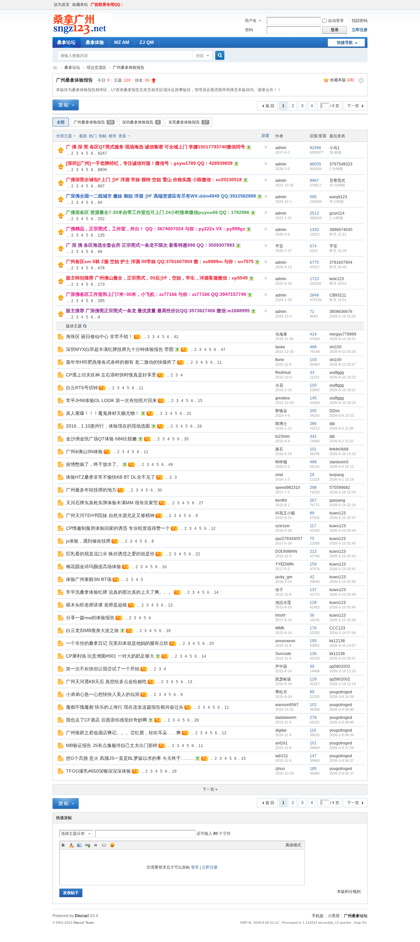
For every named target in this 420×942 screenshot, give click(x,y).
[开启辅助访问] (366, 5)
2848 (314, 295)
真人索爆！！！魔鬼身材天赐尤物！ (102, 413)
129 (313, 679)
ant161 (281, 743)
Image (79, 845)
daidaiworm (285, 717)
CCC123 (337, 628)
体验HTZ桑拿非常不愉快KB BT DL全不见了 (110, 477)
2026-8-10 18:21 (342, 390)
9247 (102, 153)
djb (332, 423)
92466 (315, 147)
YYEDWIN (284, 564)
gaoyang (337, 500)
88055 (315, 164)
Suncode (283, 653)
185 (313, 768)
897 (101, 186)
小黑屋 (334, 915)
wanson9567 (287, 704)
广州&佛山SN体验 (84, 451)
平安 (279, 246)
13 (170, 605)
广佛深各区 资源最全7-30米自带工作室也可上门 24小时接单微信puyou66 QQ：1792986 (157, 212)
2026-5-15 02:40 (342, 582)
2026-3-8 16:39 (341, 697)
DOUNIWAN (286, 551)
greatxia (282, 398)
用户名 (251, 20)
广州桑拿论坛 (356, 915)
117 (313, 526)
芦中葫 (281, 666)
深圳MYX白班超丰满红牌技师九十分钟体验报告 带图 (120, 349)
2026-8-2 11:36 (341, 428)
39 (312, 666)
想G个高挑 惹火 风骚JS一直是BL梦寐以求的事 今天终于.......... (130, 758)
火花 (279, 385)
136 (313, 653)
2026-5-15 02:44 (342, 530)
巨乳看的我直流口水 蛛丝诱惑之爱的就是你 (110, 553)
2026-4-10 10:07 (342, 645)
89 (312, 513)
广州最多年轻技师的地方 (91, 489)
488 (313, 462)
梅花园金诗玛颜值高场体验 (93, 566)
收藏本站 (80, 4)
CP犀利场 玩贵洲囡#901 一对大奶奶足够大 (110, 656)
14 (216, 592)
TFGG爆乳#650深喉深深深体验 (98, 771)
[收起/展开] (361, 80)
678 (101, 268)
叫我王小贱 (285, 513)
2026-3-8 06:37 (341, 760)
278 (313, 717)
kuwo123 (337, 513)
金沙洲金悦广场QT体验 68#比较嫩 (101, 438)
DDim (334, 411)
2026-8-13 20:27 (342, 364)
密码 (249, 30)
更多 (122, 136)
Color (71, 845)
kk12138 (337, 641)
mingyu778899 (342, 334)
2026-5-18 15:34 (342, 492)
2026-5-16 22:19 (342, 505)
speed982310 (287, 487)
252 (101, 219)
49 (170, 464)
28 (196, 720)
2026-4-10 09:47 (342, 658)
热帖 (103, 136)
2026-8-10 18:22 (342, 377)
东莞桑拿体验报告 (188, 122)
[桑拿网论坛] (82, 33)
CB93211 (337, 295)
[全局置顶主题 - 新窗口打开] (61, 151)
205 (313, 411)
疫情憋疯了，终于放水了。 (93, 464)
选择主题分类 (73, 833)
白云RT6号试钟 (82, 387)
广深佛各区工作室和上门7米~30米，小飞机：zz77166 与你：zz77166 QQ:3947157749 (156, 294)
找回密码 (360, 20)
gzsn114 (337, 213)
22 (198, 554)
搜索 (200, 55)
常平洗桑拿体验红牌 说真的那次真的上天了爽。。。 (119, 592)
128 (313, 602)
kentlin (281, 500)
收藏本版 (342, 80)
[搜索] (219, 55)
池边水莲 (283, 602)
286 (313, 423)
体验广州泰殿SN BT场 (89, 579)
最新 (83, 136)
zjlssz (280, 768)
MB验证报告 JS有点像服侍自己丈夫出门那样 (112, 745)
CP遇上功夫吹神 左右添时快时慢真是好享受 (111, 374)
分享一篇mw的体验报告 (90, 617)
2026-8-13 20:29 (342, 352)
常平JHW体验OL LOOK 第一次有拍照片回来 (111, 400)
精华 (112, 136)
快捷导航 (345, 42)
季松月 (281, 692)
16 (164, 567)
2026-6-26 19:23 (342, 454)
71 (312, 311)
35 (186, 439)
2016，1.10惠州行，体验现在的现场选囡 (108, 426)
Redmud (283, 372)
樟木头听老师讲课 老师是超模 (96, 604)
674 (313, 246)
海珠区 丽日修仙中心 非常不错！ (99, 336)
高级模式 (293, 845)
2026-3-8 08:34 (341, 735)
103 (313, 359)
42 (176, 337)
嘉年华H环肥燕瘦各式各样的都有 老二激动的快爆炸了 (121, 362)
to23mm (282, 436)
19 (174, 771)
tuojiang (336, 474)
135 (101, 235)
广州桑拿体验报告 (128, 67)
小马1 (334, 147)
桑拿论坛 (66, 42)
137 (313, 589)
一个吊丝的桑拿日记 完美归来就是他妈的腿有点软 (117, 643)
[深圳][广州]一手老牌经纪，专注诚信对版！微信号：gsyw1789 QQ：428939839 (149, 163)
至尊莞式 (337, 180)
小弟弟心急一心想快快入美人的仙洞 (102, 694)
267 (313, 500)
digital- (281, 730)
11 (219, 362)
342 (313, 436)
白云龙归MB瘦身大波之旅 (92, 630)
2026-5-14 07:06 (342, 633)
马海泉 (281, 334)
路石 (279, 449)
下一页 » (210, 789)
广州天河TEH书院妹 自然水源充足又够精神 (110, 515)
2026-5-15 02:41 (342, 569)
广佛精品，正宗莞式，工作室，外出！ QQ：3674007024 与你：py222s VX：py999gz (155, 228)
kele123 (336, 279)
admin (280, 147)
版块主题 (74, 326)
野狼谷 (281, 411)
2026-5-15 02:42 (342, 556)
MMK (279, 628)
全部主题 (64, 136)
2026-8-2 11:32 (341, 441)
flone (279, 359)
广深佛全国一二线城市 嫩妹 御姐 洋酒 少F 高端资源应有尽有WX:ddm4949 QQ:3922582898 (161, 196)
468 (313, 347)
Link (87, 845)
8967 (314, 180)
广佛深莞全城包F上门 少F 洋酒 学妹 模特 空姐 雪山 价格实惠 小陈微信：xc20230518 (154, 179)
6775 (314, 262)
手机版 (318, 915)
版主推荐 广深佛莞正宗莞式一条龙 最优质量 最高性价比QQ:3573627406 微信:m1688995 (158, 310)
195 (313, 641)
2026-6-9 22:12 (341, 467)
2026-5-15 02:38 (342, 620)
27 (201, 503)
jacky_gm (283, 577)
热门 (93, 136)
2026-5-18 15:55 (342, 316)
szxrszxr (282, 526)
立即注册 (360, 30)
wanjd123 (338, 197)
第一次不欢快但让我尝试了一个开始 (102, 668)
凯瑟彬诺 (283, 679)
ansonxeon (285, 641)
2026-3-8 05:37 (341, 773)
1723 (314, 279)
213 (313, 551)
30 (160, 490)
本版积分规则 (349, 891)
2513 (314, 213)
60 (100, 202)
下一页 (353, 106)
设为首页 (62, 4)
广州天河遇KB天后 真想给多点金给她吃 (106, 681)
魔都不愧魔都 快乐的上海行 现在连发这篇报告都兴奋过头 (124, 707)
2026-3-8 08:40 (341, 722)
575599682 (339, 487)
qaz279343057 (289, 538)
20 (211, 643)
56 (312, 615)
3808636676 (340, 311)
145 (313, 398)
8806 (102, 169)
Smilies (112, 845)
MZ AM (121, 42)
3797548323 (340, 164)
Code (104, 845)
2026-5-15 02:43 (342, 543)
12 (213, 528)
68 (100, 251)
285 (101, 300)
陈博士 (281, 423)
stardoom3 (338, 462)
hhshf (280, 615)
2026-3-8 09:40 (341, 709)
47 (223, 349)
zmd (279, 474)
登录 (195, 867)
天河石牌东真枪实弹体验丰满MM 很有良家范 (112, 502)
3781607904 (340, 262)
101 (313, 449)
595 (313, 197)
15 (200, 400)
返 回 (269, 106)
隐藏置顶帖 (266, 147)
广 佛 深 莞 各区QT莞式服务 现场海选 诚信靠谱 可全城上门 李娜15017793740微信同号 (155, 146)
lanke (280, 347)
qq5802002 (339, 666)
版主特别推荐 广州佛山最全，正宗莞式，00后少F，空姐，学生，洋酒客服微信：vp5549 (157, 277)
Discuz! (82, 915)
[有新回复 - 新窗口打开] (60, 338)
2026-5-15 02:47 (342, 518)
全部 (61, 122)
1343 (314, 229)
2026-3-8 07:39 (341, 748)
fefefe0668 (338, 449)
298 (313, 487)
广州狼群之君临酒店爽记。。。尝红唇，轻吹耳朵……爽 (123, 732)
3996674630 (340, 229)
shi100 (335, 347)
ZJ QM (146, 42)
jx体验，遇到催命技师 (88, 541)
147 (313, 756)
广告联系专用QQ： (107, 4)
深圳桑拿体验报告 (140, 122)
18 (168, 630)
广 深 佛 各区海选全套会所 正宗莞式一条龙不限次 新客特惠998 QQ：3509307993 (150, 245)
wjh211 (281, 756)
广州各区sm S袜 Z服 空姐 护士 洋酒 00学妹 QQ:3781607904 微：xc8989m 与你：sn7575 (160, 261)
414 (313, 334)
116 (313, 730)
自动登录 (336, 20)
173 (101, 284)
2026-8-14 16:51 (342, 339)
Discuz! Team (84, 922)
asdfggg (336, 372)
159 (313, 564)
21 (189, 413)
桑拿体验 (95, 42)
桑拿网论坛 (55, 67)
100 (313, 385)
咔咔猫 (281, 462)
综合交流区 (96, 67)
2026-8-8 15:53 (341, 415)
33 (312, 372)
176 (313, 628)
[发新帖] (65, 105)
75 (312, 538)
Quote (96, 845)
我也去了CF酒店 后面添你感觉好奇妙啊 (106, 719)
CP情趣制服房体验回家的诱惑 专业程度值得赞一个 (118, 528)
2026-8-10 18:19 (342, 403)
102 (313, 704)
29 (199, 426)
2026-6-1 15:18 (341, 479)
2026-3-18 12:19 (342, 671)
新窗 (265, 135)
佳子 (279, 589)
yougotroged (340, 692)
